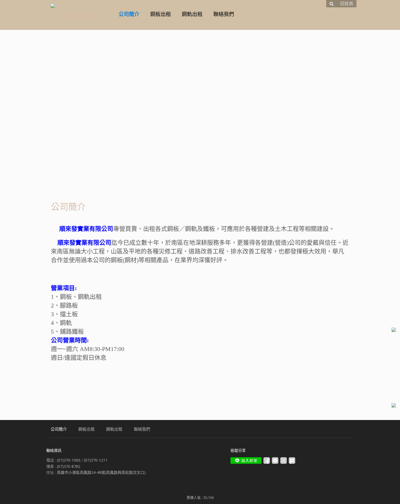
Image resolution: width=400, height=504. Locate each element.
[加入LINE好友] (245, 460)
